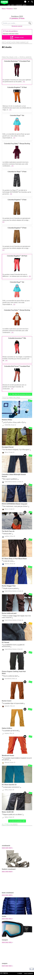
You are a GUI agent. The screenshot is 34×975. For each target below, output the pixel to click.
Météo (24, 5)
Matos (12, 5)
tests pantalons (11, 397)
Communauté (18, 5)
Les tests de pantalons (16, 821)
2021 (3, 871)
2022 (3, 895)
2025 (6, 848)
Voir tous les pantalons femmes (21, 394)
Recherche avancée (17, 26)
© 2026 (20, 973)
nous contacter (28, 973)
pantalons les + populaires (16, 57)
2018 (10, 871)
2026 (3, 848)
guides (9, 824)
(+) (24, 81)
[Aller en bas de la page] (31, 969)
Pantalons (10, 8)
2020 (10, 895)
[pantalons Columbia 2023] (7, 47)
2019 (6, 871)
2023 (15, 8)
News (9, 5)
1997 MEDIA (4, 973)
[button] (29, 2)
